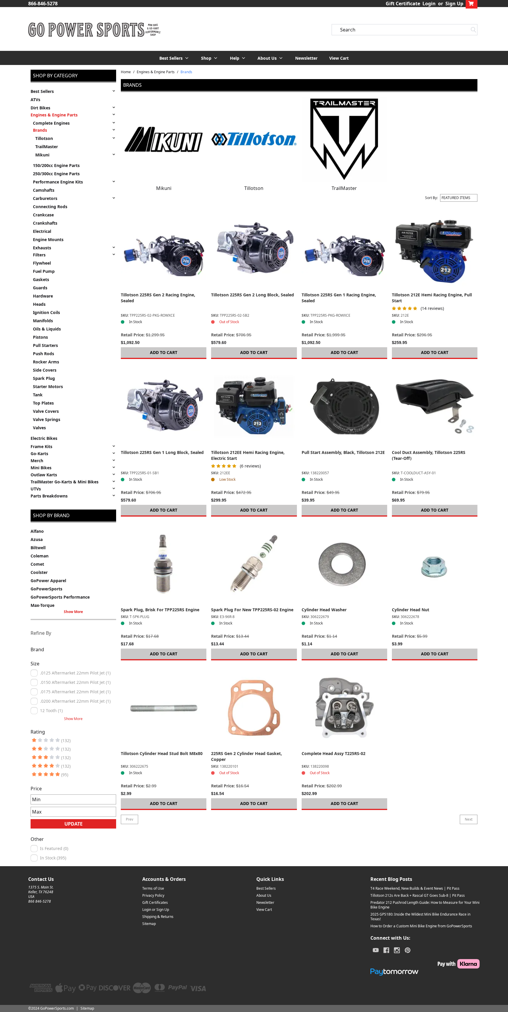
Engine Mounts (48, 239)
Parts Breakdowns (49, 496)
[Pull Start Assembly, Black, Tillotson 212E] (344, 406)
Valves (39, 427)
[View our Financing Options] (425, 972)
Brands (40, 130)
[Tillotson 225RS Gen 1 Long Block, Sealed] (163, 406)
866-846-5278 (43, 3)
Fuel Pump (44, 271)
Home (126, 72)
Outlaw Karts (44, 474)
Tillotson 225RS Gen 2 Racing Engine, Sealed (158, 297)
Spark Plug (44, 378)
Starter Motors (48, 386)
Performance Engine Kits (58, 182)
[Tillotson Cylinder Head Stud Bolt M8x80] (163, 708)
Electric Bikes (44, 438)
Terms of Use (153, 888)
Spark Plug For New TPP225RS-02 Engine (252, 609)
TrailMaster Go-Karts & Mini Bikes (64, 482)
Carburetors (45, 198)
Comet (37, 564)
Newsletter (306, 58)
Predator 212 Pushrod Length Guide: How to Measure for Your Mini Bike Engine (424, 905)
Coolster (39, 572)
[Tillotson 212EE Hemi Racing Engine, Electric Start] (254, 406)
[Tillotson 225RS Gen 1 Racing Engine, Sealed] (344, 249)
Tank (38, 395)
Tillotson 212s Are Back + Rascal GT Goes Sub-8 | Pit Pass (417, 895)
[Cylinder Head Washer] (344, 564)
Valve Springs (46, 419)
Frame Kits (41, 446)
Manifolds (43, 320)
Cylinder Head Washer (324, 609)
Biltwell (38, 547)
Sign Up (454, 3)
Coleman (40, 556)
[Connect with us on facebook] (386, 950)
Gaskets (41, 279)
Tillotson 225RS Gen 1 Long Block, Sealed (162, 452)
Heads (39, 304)
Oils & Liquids (47, 329)
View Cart (339, 58)
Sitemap (149, 923)
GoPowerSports (46, 589)
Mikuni (42, 155)
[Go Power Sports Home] (94, 30)
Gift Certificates (155, 902)
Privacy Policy (153, 895)
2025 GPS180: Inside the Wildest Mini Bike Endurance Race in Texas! (420, 916)
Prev (129, 819)
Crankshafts (45, 223)
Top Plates (43, 403)
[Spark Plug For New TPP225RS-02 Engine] (254, 564)
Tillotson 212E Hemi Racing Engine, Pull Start (432, 297)
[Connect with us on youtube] (375, 950)
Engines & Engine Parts (54, 115)
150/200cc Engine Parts (56, 165)
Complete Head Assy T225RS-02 (333, 753)
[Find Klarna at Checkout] (425, 963)
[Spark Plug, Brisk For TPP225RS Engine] (163, 564)
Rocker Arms (46, 362)
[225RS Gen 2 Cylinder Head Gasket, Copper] (254, 708)
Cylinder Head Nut (410, 609)
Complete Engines (51, 123)
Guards (40, 287)
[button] (174, 58)
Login (429, 3)
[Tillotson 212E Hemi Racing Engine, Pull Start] (434, 249)
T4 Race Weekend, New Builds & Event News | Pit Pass (414, 888)
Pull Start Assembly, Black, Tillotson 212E (343, 452)
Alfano (37, 531)
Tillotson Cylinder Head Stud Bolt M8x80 (162, 753)
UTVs (36, 489)
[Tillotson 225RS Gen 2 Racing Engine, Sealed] (163, 249)
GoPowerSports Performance (60, 597)
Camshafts (43, 190)
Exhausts (42, 248)
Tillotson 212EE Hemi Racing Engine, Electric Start (248, 455)
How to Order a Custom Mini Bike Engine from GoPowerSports (421, 926)
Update (73, 824)
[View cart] (471, 3)
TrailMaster (46, 146)
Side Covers (44, 370)
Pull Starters (45, 345)
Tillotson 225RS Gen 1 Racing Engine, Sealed (339, 297)
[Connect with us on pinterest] (407, 950)
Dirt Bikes (40, 108)
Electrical (42, 231)
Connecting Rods (50, 206)
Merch (37, 460)
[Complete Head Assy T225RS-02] (344, 708)
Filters (39, 255)
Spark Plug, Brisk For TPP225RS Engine (160, 609)
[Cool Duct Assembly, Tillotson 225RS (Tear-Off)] (434, 406)
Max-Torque (42, 605)
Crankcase (43, 215)
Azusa (37, 539)
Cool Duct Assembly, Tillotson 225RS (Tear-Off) (428, 455)
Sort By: (431, 198)
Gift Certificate (403, 3)
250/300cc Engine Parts (56, 173)
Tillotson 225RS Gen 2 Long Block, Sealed (252, 295)
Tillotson (44, 138)
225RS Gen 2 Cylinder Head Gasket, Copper (246, 756)
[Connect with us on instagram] (397, 950)
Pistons (40, 337)
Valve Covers (46, 411)
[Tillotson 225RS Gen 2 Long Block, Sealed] (254, 249)
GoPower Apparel (48, 580)
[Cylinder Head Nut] (434, 564)
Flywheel (42, 263)
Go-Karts (39, 453)
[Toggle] (113, 90)
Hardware (43, 296)
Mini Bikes (41, 467)
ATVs (35, 99)
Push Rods (43, 353)
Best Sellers (42, 91)
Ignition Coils (46, 312)
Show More (73, 611)
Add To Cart (163, 352)
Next (468, 819)
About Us (263, 895)
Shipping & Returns (157, 916)
